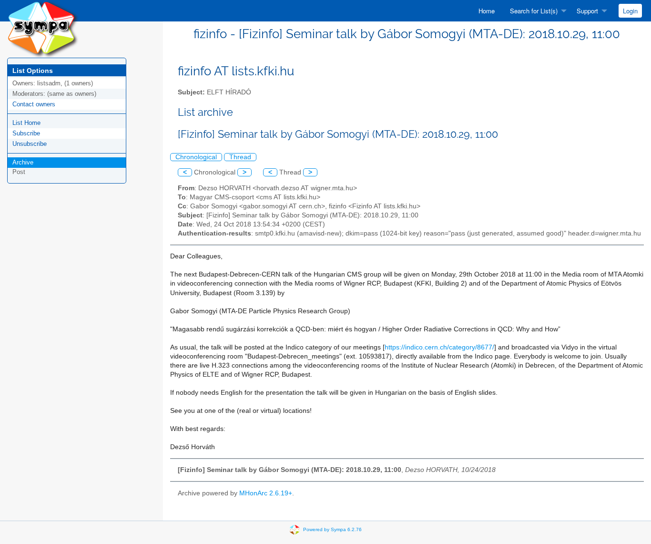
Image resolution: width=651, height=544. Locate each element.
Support (587, 10)
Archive (22, 162)
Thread (240, 157)
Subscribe (26, 133)
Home (486, 10)
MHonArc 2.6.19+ (265, 493)
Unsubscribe (29, 143)
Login (630, 10)
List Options (32, 70)
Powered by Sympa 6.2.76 (332, 529)
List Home (26, 122)
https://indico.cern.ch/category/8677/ (439, 347)
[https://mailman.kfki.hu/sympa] (43, 28)
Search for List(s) (534, 10)
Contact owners (33, 104)
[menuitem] (486, 10)
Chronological (196, 157)
